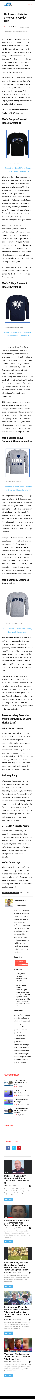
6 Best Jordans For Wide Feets (21, 1092)
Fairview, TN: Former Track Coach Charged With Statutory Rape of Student (16, 1222)
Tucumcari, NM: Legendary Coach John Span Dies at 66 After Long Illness (17, 1356)
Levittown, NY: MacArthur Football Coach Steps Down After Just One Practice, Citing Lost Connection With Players (17, 1312)
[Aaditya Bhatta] (8, 982)
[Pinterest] (19, 1148)
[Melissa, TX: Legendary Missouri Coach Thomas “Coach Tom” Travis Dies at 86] (17, 1166)
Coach (6, 1172)
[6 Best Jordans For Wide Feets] (8, 1093)
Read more (8, 1199)
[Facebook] (8, 1148)
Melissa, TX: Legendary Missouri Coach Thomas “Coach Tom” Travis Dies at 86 (16, 1179)
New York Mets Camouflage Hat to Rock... (20, 1082)
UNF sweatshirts (24, 893)
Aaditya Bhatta (13, 27)
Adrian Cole (7, 1185)
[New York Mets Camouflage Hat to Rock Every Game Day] (8, 1082)
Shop (5, 27)
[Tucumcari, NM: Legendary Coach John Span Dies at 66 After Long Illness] (17, 1345)
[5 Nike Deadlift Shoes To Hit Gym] (8, 1102)
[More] (24, 1148)
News (5, 1217)
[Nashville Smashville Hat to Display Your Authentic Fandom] (8, 1110)
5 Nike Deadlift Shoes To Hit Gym (21, 1101)
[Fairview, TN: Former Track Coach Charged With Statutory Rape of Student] (17, 1211)
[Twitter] (13, 1148)
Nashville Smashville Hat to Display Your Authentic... (21, 1110)
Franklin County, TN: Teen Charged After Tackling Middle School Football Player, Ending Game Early (16, 1266)
